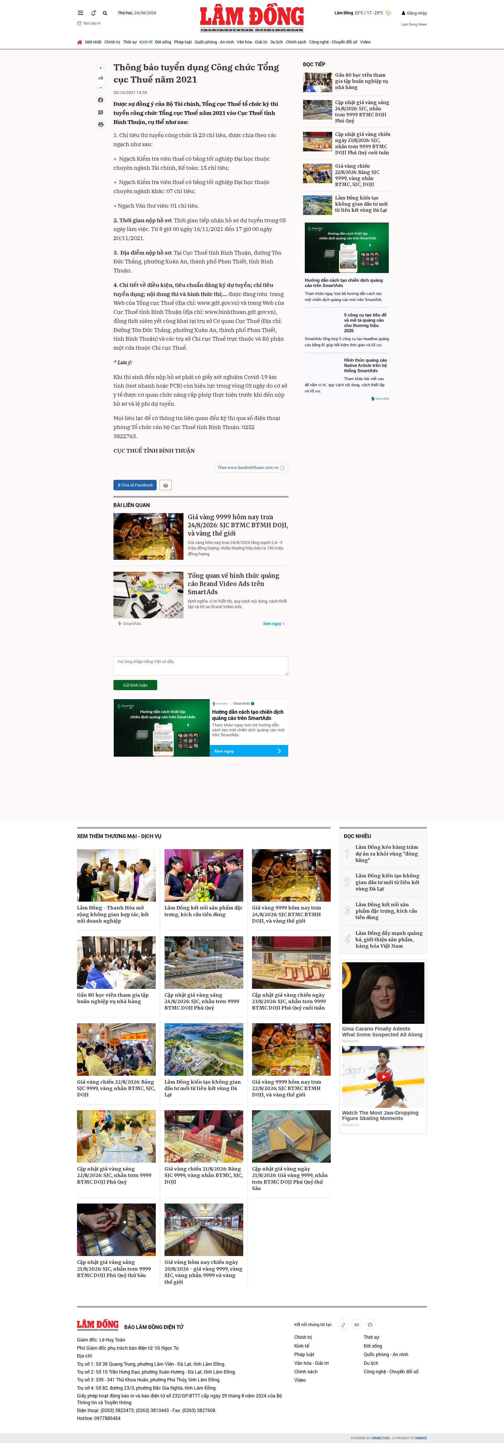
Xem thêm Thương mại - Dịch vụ (119, 836)
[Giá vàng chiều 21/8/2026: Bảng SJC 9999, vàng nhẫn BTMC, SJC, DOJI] (203, 1136)
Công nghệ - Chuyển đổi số (333, 42)
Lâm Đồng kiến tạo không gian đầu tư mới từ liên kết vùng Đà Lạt (361, 204)
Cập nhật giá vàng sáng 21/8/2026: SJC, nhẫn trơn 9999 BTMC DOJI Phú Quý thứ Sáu (114, 1268)
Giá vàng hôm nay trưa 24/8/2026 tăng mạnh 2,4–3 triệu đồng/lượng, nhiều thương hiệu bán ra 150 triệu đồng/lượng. (235, 548)
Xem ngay (272, 623)
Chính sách (296, 42)
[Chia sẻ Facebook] (100, 100)
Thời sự (129, 42)
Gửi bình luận (135, 685)
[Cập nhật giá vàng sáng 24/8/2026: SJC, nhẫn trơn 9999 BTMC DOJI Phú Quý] (317, 110)
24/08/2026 (137, 12)
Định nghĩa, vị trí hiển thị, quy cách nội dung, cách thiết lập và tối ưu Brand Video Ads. (237, 604)
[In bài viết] (100, 124)
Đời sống (163, 42)
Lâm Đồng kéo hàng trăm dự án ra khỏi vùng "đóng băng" (387, 853)
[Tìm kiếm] (105, 13)
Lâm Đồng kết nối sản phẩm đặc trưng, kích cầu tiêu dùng (203, 911)
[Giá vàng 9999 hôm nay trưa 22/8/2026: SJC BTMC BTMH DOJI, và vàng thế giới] (291, 1049)
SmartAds (132, 623)
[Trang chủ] (80, 42)
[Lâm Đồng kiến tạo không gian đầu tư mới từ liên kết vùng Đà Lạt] (317, 205)
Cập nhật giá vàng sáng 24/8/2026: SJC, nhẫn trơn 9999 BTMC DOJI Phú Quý (362, 112)
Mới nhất (93, 42)
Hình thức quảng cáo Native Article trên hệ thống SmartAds (365, 365)
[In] (166, 485)
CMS (381, 1438)
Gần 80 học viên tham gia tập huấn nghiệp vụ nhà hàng (361, 81)
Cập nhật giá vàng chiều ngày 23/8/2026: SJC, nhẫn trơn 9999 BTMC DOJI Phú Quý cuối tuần (363, 143)
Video (365, 42)
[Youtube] (356, 1324)
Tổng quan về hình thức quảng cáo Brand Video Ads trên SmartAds (233, 584)
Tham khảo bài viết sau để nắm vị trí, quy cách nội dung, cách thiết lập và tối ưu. (344, 385)
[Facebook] (370, 1324)
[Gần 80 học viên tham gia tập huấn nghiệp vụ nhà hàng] (317, 82)
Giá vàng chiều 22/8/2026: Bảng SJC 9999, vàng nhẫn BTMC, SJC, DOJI (357, 175)
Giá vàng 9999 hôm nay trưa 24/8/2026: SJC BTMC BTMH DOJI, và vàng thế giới (238, 525)
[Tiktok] (343, 1324)
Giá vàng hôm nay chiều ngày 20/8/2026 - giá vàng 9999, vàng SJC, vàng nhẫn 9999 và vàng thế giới (203, 1272)
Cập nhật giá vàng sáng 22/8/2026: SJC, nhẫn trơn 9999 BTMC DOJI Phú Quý (114, 1175)
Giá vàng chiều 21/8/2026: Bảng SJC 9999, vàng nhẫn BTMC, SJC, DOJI (203, 1175)
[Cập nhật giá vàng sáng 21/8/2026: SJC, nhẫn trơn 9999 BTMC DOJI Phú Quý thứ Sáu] (116, 1230)
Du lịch (276, 42)
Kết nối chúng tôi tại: (313, 1324)
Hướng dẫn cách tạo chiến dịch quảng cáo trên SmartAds (248, 715)
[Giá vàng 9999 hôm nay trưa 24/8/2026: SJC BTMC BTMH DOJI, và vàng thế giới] (148, 536)
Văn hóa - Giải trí (252, 42)
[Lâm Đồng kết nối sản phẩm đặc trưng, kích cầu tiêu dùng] (203, 875)
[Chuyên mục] (80, 12)
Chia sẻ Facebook (137, 485)
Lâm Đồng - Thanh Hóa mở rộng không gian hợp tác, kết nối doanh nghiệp (113, 914)
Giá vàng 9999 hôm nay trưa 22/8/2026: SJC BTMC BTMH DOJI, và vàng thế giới (286, 1088)
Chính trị (112, 42)
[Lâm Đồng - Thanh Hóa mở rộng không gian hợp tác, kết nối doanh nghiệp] (116, 875)
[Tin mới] (93, 12)
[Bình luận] (100, 112)
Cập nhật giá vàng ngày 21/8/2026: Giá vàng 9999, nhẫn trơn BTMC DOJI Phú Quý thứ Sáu (290, 1178)
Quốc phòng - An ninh (214, 42)
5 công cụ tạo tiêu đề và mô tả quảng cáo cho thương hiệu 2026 (365, 322)
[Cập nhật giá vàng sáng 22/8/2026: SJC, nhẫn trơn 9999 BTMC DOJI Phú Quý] (116, 1136)
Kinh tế (145, 42)
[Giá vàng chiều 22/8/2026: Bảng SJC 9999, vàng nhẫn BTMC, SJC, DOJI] (317, 173)
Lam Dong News (414, 24)
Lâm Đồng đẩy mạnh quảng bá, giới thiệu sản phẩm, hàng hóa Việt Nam (389, 939)
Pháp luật (183, 42)
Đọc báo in (92, 23)
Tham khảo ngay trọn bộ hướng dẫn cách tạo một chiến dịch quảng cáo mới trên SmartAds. (248, 730)
